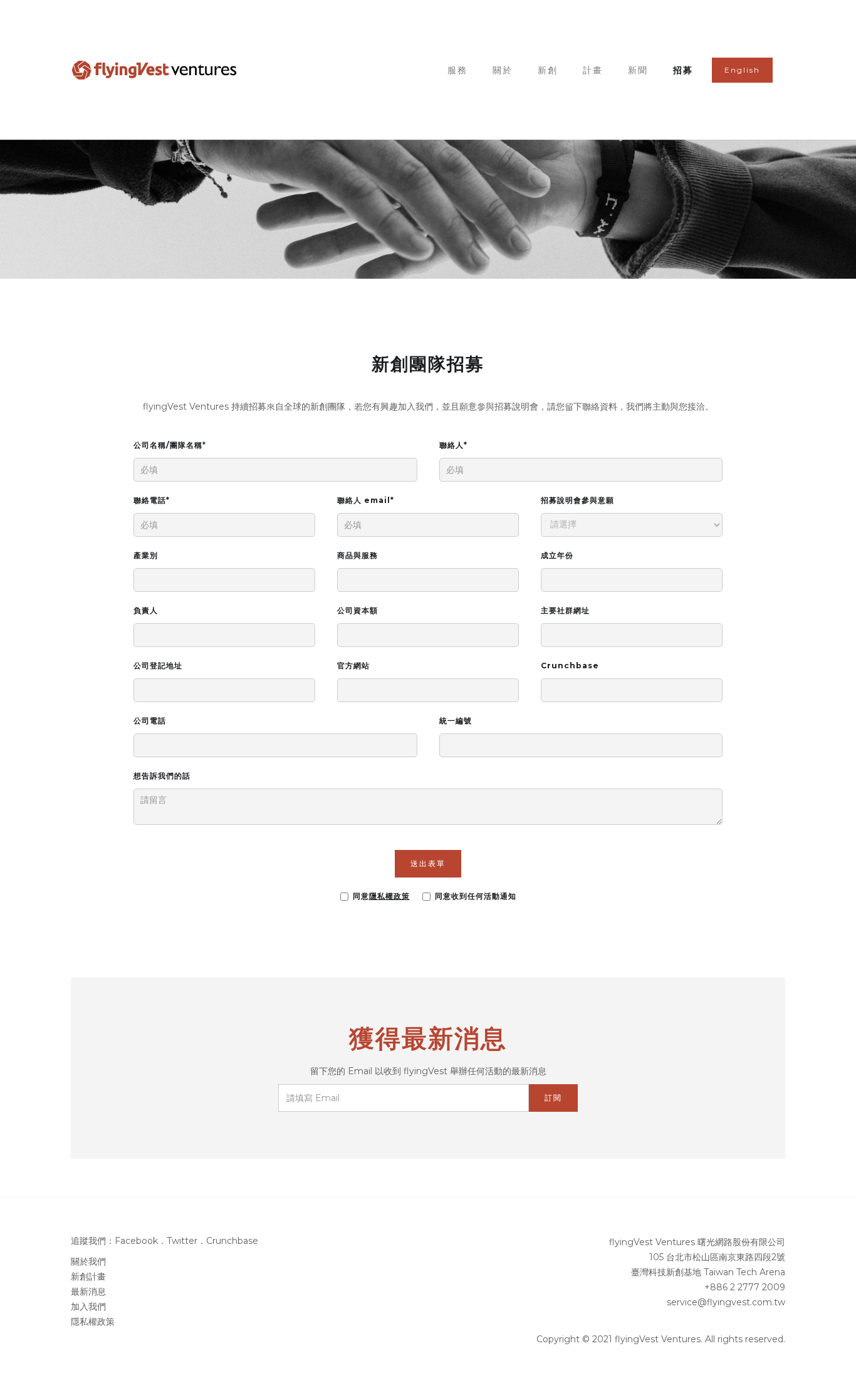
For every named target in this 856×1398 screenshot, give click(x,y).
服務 (457, 70)
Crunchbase (232, 1240)
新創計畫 (88, 1276)
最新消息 (88, 1291)
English (742, 70)
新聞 (638, 70)
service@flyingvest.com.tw (726, 1302)
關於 (503, 70)
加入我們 (88, 1306)
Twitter (182, 1240)
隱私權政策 (93, 1321)
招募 (683, 70)
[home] (155, 70)
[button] (593, 70)
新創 (548, 70)
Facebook (136, 1240)
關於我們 (88, 1261)
